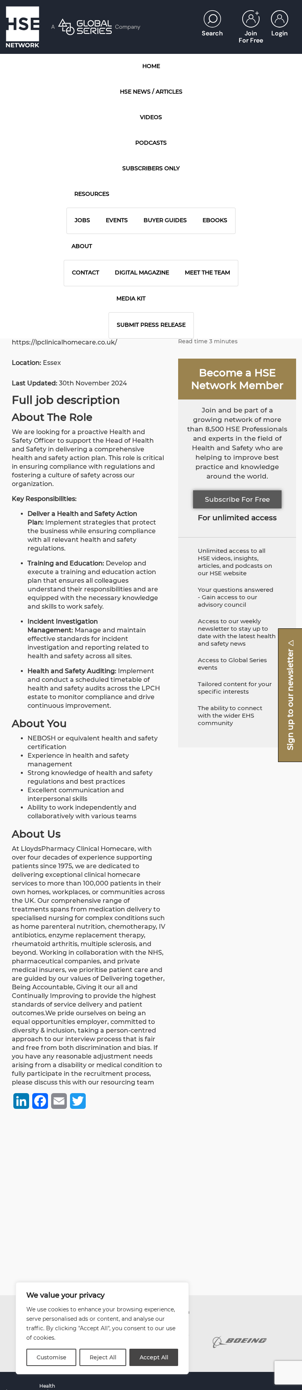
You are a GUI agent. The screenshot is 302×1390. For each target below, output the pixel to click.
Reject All (103, 1357)
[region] (102, 1328)
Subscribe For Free (237, 499)
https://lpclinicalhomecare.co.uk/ (64, 342)
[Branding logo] (239, 1342)
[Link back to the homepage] (22, 27)
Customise (51, 1357)
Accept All (154, 1357)
